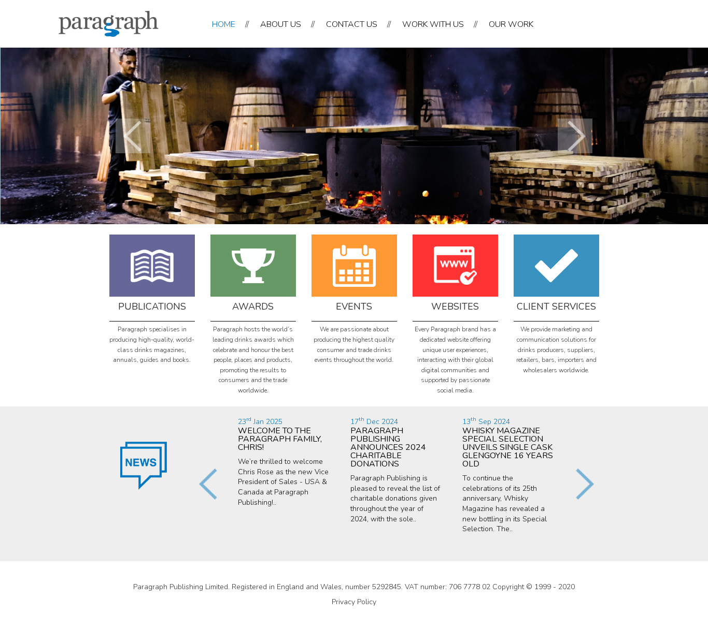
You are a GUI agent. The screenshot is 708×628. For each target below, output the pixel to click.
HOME (223, 24)
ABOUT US (280, 24)
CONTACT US (351, 24)
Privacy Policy (354, 602)
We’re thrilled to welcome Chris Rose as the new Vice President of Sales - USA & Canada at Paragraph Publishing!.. (283, 462)
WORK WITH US (433, 24)
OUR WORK (511, 24)
